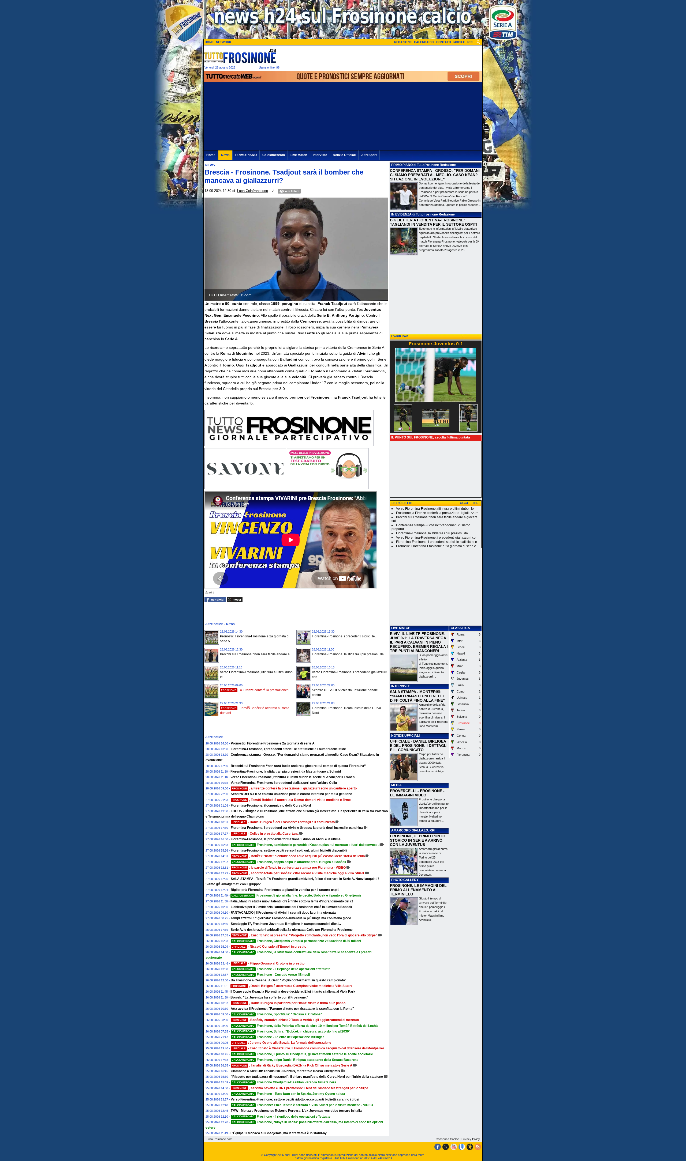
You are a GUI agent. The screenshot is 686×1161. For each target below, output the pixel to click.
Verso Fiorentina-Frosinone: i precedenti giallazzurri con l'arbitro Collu (284, 783)
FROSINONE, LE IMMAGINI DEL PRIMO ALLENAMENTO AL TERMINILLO (418, 889)
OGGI (464, 503)
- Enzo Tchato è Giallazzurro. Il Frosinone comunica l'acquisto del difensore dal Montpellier (308, 1048)
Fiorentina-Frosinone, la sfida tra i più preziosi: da (432, 533)
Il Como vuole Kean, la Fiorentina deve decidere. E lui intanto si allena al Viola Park (292, 991)
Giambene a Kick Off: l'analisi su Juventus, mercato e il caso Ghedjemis (285, 1071)
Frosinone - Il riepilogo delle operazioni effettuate (281, 969)
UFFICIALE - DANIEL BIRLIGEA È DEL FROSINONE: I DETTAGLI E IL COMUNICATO (419, 745)
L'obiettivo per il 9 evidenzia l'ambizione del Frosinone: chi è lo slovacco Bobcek (291, 907)
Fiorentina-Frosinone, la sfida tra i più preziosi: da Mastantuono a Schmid (285, 771)
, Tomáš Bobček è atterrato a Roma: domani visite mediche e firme (291, 800)
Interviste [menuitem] (320, 155)
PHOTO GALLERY (405, 880)
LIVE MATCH (401, 628)
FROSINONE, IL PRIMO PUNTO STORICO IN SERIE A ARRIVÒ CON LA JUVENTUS (417, 840)
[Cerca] (478, 41)
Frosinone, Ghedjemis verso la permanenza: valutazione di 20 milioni (296, 941)
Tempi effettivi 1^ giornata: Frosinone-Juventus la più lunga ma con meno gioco (291, 918)
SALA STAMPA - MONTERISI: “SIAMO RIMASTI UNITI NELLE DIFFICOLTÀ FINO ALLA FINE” (417, 696)
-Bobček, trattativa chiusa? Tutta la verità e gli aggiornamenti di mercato (295, 1020)
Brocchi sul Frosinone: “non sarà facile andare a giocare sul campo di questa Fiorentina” (298, 766)
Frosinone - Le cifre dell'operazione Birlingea (278, 1037)
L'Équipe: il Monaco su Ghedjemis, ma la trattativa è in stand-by (278, 1133)
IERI (476, 503)
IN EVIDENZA (401, 214)
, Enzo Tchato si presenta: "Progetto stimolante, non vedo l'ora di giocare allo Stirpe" (304, 935)
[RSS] (478, 1147)
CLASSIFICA (460, 628)
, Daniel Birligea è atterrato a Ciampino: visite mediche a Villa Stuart (292, 986)
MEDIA (396, 785)
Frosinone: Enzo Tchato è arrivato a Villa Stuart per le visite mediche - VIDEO (302, 1105)
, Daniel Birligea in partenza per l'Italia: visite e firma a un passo (288, 1003)
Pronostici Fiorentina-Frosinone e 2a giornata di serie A (273, 743)
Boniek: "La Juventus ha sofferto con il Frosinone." (269, 997)
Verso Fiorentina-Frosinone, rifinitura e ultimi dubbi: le (435, 508)
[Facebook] (437, 1147)
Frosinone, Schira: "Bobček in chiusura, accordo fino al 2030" (291, 1031)
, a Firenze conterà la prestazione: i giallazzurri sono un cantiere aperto (294, 788)
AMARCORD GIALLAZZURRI (413, 830)
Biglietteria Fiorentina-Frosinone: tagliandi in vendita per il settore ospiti (285, 890)
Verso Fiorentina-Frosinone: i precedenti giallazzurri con (437, 537)
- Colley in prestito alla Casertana (265, 833)
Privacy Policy (470, 1139)
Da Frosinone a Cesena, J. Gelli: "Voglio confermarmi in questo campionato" (288, 980)
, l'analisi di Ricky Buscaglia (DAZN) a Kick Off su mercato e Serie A (292, 1065)
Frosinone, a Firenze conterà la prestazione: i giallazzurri (437, 513)
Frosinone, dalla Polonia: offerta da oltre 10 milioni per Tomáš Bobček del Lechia (305, 1026)
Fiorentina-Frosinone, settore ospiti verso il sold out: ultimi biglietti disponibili (289, 850)
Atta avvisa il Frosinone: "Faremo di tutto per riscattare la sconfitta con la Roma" (292, 1009)
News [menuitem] (225, 155)
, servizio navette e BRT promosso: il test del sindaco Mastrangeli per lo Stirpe (300, 1088)
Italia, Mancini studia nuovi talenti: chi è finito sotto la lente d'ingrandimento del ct (291, 901)
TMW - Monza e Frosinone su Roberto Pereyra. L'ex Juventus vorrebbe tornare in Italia (296, 1111)
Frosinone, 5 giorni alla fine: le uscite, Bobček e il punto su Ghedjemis (296, 895)
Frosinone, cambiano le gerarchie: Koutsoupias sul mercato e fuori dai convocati (305, 845)
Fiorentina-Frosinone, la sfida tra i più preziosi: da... (349, 654)
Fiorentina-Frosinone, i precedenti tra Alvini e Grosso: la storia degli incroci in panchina (297, 828)
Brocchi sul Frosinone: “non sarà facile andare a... (256, 654)
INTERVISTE (400, 686)
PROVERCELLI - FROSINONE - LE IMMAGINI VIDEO (417, 793)
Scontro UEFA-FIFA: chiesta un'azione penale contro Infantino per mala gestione (291, 794)
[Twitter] (445, 1147)
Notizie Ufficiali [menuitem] (344, 155)
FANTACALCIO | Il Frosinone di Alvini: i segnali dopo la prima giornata (283, 912)
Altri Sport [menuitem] (369, 155)
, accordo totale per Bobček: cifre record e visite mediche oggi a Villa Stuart (298, 873)
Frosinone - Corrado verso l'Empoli (271, 975)
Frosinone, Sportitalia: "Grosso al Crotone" (277, 1014)
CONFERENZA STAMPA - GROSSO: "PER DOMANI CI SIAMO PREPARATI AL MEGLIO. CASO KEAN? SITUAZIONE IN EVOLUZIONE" (435, 174)
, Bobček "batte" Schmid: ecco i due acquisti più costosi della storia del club (298, 856)
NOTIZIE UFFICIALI (405, 736)
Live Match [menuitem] (298, 155)
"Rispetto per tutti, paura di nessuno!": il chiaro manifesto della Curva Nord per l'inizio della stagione (307, 1077)
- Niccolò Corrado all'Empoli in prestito (269, 946)
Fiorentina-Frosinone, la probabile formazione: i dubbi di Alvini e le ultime (286, 839)
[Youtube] (453, 1147)
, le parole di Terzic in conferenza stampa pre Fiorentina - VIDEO (289, 867)
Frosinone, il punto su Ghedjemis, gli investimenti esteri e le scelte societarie (302, 1054)
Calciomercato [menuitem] (273, 155)
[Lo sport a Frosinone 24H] (240, 56)
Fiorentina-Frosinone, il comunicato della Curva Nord (271, 805)
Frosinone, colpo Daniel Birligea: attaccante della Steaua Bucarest (295, 1060)
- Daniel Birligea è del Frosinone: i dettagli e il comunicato (283, 822)
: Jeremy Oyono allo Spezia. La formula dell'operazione (281, 1043)
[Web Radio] (470, 1147)
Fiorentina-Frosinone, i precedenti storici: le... (344, 636)
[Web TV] (461, 1147)
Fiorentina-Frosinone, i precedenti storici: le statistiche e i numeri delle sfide (288, 749)
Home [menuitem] (210, 155)
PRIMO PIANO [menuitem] (246, 155)
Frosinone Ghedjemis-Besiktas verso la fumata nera (284, 1082)
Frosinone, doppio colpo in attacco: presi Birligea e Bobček (289, 862)
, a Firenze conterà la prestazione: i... (256, 690)
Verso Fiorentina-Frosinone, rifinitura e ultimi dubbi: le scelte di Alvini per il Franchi (292, 777)
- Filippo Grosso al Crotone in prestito (268, 963)
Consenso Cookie (447, 1139)
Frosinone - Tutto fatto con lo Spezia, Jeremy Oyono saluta (288, 1094)
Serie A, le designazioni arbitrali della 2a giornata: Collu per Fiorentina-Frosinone (292, 930)
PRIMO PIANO (402, 165)
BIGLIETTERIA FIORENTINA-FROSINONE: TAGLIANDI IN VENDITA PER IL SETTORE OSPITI (433, 222)
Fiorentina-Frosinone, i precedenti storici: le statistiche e (436, 542)
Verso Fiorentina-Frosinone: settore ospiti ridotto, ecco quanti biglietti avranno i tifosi (295, 1099)
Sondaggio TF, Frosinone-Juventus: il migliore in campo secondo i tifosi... (286, 924)
